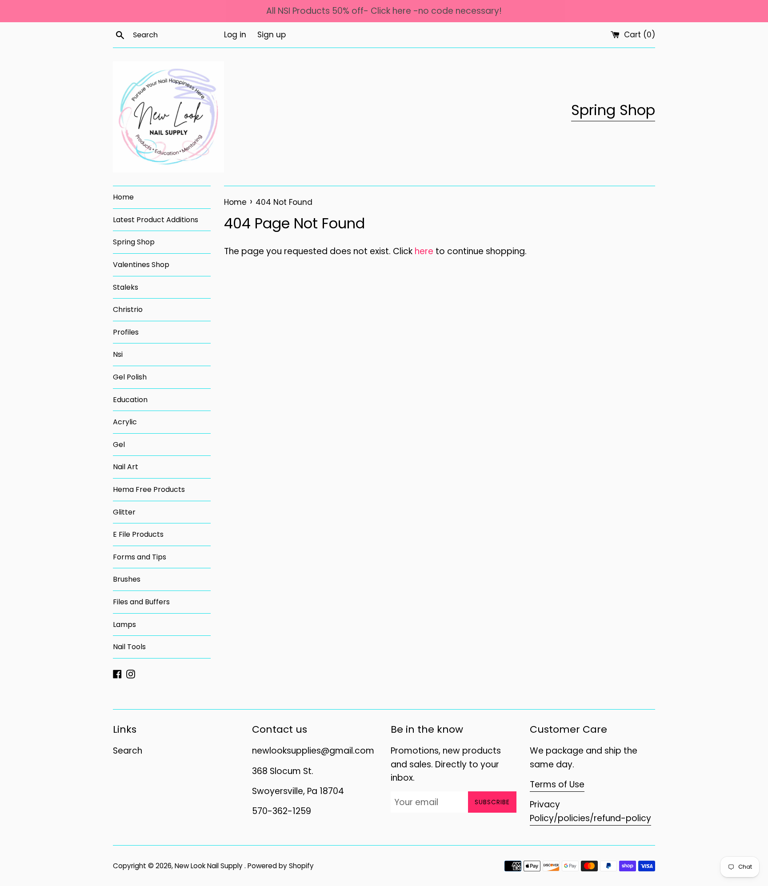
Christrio (128, 309)
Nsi (118, 354)
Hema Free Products (149, 489)
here (424, 251)
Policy (542, 818)
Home (123, 197)
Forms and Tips (139, 557)
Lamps (124, 624)
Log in (235, 34)
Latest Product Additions (155, 220)
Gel (119, 444)
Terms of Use (557, 784)
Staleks (125, 287)
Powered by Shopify (281, 865)
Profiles (126, 332)
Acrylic (125, 422)
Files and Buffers (141, 602)
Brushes (126, 579)
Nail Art (125, 467)
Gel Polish (130, 377)
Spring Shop (613, 110)
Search (127, 751)
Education (130, 400)
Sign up (271, 34)
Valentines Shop (141, 264)
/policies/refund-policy (602, 818)
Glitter (124, 512)
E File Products (138, 534)
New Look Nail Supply (209, 865)
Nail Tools (129, 647)
